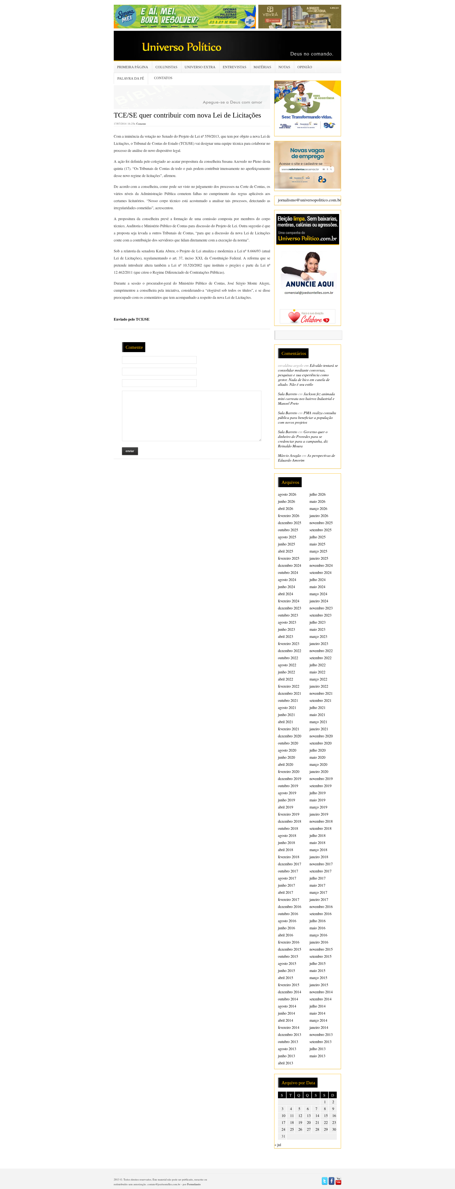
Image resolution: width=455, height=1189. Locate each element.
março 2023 (318, 636)
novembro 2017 (321, 863)
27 (309, 1129)
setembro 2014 (320, 998)
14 (317, 1115)
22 (326, 1122)
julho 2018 (317, 835)
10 (283, 1115)
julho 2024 (317, 579)
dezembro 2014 (289, 991)
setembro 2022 (320, 657)
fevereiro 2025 (288, 558)
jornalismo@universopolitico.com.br (309, 200)
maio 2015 (317, 970)
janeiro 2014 (318, 1027)
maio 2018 (317, 842)
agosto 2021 (287, 707)
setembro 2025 (320, 529)
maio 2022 (317, 671)
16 (334, 1115)
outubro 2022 (288, 657)
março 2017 (318, 892)
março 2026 (318, 508)
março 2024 (318, 593)
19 (300, 1122)
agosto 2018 (287, 835)
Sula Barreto (287, 393)
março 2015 (318, 977)
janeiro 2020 (318, 771)
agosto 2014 (287, 1005)
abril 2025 (285, 551)
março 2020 (318, 764)
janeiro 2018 (318, 856)
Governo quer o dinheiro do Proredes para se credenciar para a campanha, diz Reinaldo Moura (303, 438)
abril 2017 (285, 892)
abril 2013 (285, 1062)
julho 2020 (317, 750)
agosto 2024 (287, 579)
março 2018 (318, 849)
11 (292, 1115)
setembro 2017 (320, 870)
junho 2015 (286, 970)
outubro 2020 (288, 742)
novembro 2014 (321, 991)
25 (292, 1129)
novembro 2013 (321, 1034)
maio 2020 (317, 757)
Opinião (304, 67)
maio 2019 (317, 799)
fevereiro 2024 (288, 600)
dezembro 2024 (289, 565)
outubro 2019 (288, 785)
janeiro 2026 (318, 515)
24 (283, 1129)
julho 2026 (317, 494)
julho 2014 (317, 1005)
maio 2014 (317, 1013)
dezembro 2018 (289, 821)
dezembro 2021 (289, 693)
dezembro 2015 (289, 949)
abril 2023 (285, 636)
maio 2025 (317, 543)
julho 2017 (317, 878)
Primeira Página (132, 67)
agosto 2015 (287, 963)
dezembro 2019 (289, 778)
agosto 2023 (287, 622)
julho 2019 (317, 792)
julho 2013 (317, 1048)
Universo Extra (200, 67)
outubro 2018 (288, 828)
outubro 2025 (288, 529)
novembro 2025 (321, 522)
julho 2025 (317, 536)
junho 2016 (286, 927)
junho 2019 (286, 799)
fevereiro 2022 (288, 686)
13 (309, 1115)
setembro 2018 (320, 828)
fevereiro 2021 (288, 728)
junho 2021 (286, 714)
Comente (141, 123)
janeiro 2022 (318, 686)
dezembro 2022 (289, 650)
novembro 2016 (321, 906)
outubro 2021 (288, 700)
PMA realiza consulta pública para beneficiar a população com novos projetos (307, 417)
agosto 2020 (287, 750)
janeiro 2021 (318, 728)
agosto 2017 (287, 878)
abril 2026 (285, 508)
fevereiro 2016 (288, 941)
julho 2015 (317, 963)
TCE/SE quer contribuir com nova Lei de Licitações (187, 115)
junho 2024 (286, 586)
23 (334, 1122)
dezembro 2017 (289, 863)
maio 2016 (317, 927)
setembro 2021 (320, 700)
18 (292, 1122)
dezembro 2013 (289, 1034)
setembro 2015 (320, 956)
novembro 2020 (321, 735)
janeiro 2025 (318, 558)
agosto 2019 (287, 792)
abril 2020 (285, 764)
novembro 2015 (321, 949)
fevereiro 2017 (288, 899)
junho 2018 (286, 842)
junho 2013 (286, 1055)
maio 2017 (317, 885)
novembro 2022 (321, 650)
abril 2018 (285, 849)
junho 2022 (286, 671)
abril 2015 (285, 977)
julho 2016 (317, 920)
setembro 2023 (320, 615)
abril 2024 (285, 593)
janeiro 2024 (318, 600)
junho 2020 (286, 757)
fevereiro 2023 (288, 643)
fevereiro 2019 (288, 814)
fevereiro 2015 (288, 984)
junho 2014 (286, 1013)
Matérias (262, 67)
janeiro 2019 (318, 814)
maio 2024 (317, 586)
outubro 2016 (288, 913)
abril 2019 (285, 806)
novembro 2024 (321, 565)
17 (283, 1122)
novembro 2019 (321, 778)
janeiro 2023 (318, 643)
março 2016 (318, 934)
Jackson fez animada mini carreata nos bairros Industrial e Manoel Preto (306, 398)
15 (326, 1115)
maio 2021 (317, 714)
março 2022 (318, 678)
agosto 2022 (287, 664)
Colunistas (166, 67)
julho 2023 (317, 622)
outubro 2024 (288, 572)
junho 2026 (286, 501)
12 (300, 1115)
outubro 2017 (288, 870)
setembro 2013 (320, 1041)
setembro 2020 (320, 742)
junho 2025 (286, 543)
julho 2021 (317, 707)
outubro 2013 (288, 1041)
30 (334, 1129)
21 (317, 1122)
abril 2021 (285, 721)
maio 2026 (317, 501)
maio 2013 (317, 1055)
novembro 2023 (321, 607)
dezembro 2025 (289, 522)
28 (317, 1129)
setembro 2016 (320, 913)
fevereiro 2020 (288, 771)
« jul (277, 1144)
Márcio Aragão (289, 455)
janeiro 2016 (318, 941)
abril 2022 (285, 678)
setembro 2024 (320, 572)
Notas (284, 67)
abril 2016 (285, 934)
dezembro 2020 (289, 735)
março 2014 (318, 1020)
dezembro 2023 (289, 607)
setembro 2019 (320, 785)
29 (326, 1129)
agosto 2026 (287, 494)
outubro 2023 (288, 615)
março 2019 (318, 806)
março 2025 (318, 551)
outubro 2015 (288, 956)
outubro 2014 (288, 998)
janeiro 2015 (318, 984)
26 (300, 1129)
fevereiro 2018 (288, 856)
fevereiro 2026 (288, 515)
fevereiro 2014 (288, 1027)
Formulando (194, 1184)
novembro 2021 (321, 693)
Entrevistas (234, 67)
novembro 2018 (321, 821)
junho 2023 (286, 629)
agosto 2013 (287, 1048)
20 (309, 1122)
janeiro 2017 (318, 899)
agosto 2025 (287, 536)
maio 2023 (317, 629)
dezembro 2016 (289, 906)
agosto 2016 (287, 920)
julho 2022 (317, 664)
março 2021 (318, 721)
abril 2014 (285, 1020)
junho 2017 (286, 885)
